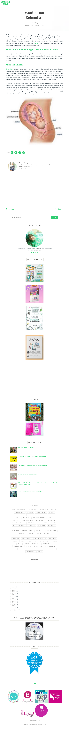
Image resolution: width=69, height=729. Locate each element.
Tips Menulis (44, 549)
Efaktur (31, 523)
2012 (13, 607)
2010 (13, 610)
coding (50, 517)
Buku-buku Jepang (39, 517)
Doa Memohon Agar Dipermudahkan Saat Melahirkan (32, 465)
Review (29, 546)
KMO (26, 528)
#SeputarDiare (43, 509)
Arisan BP (30, 512)
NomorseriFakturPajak (21, 536)
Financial (53, 523)
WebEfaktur (31, 551)
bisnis (29, 515)
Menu (66, 1)
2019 (13, 596)
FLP (14, 525)
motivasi (47, 533)
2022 (13, 591)
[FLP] (42, 703)
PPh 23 (29, 541)
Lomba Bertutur (27, 530)
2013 (13, 606)
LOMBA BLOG (39, 530)
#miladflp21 (32, 509)
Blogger (37, 515)
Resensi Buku (47, 543)
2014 (13, 604)
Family (39, 523)
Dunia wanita (52, 520)
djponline (15, 520)
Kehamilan (9, 69)
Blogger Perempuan (49, 515)
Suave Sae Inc (42, 724)
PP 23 (22, 541)
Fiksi (45, 523)
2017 (13, 599)
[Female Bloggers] (55, 703)
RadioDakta (36, 543)
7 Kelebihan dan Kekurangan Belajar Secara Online (32, 456)
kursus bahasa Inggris (38, 528)
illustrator (31, 525)
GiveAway (22, 525)
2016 (13, 601)
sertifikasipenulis (24, 549)
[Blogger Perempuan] (28, 703)
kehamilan (34, 22)
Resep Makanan (18, 546)
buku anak (26, 517)
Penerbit (15, 541)
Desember (15, 609)
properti (54, 541)
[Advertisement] (34, 380)
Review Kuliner (50, 546)
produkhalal (43, 541)
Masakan (31, 533)
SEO (14, 549)
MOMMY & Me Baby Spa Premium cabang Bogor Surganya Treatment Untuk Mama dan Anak (37, 483)
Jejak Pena (41, 525)
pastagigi (16, 538)
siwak (35, 549)
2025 (13, 587)
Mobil (39, 533)
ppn (35, 541)
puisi (19, 543)
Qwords (26, 543)
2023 (13, 590)
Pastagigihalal (27, 538)
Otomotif (35, 536)
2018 (13, 598)
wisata (40, 551)
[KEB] (14, 703)
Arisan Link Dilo (41, 512)
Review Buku (38, 546)
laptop (51, 528)
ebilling (22, 523)
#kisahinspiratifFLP (18, 509)
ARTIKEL (51, 512)
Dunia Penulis (40, 520)
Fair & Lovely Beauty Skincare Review (28, 474)
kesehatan (18, 528)
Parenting (51, 536)
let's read (15, 530)
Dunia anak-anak (27, 520)
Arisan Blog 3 (19, 512)
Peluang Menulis (40, 538)
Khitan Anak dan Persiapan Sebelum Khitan (30, 491)
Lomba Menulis (51, 530)
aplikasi (53, 509)
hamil (36, 43)
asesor (14, 515)
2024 (13, 588)
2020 (13, 595)
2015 (13, 602)
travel (53, 549)
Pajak (43, 536)
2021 (13, 593)
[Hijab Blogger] (28, 717)
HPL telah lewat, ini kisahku (26, 447)
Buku (17, 517)
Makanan (22, 533)
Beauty (22, 515)
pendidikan (52, 538)
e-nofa (14, 523)
